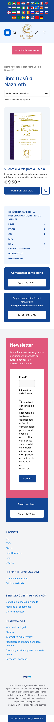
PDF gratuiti (16, 253)
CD (10, 234)
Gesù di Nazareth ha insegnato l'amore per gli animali (24, 215)
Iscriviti (28, 478)
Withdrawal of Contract (27, 718)
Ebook (12, 229)
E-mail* (23, 377)
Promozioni (15, 258)
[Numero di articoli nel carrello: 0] (44, 32)
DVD (10, 243)
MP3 (10, 238)
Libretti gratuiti (19, 248)
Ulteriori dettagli (22, 190)
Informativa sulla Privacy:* (26, 391)
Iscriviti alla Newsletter (27, 50)
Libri (11, 224)
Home (7, 67)
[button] (45, 191)
